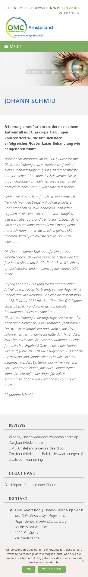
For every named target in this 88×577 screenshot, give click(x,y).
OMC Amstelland (21, 448)
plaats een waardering (26, 459)
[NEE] (83, 561)
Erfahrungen (49, 71)
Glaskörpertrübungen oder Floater (30, 484)
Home (32, 71)
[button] (12, 46)
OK (29, 569)
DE (73, 13)
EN (66, 13)
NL (79, 13)
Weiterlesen (51, 569)
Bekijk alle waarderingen (60, 453)
